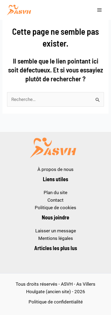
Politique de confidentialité (56, 301)
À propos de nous (55, 169)
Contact (55, 200)
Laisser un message (55, 230)
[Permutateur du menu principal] (99, 10)
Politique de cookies (55, 207)
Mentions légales (55, 238)
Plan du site (55, 192)
